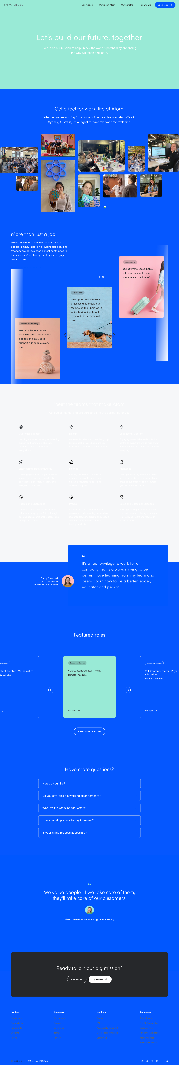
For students (17, 1023)
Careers (57, 1023)
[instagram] (142, 1061)
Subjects (15, 1033)
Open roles (59, 1028)
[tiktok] (147, 1061)
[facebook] (152, 1061)
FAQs (99, 1023)
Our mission (87, 5)
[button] (67, 336)
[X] (157, 1061)
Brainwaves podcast (149, 1042)
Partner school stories (150, 1033)
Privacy (57, 1038)
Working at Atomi (107, 5)
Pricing (14, 1038)
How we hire (145, 5)
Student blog (146, 1018)
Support (100, 1018)
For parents (16, 1028)
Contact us (102, 1038)
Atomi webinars (147, 1038)
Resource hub (146, 1028)
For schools (16, 1018)
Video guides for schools (108, 1033)
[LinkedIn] (167, 1061)
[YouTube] (162, 1061)
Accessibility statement (107, 1028)
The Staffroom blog (149, 1023)
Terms (57, 1033)
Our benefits (127, 5)
